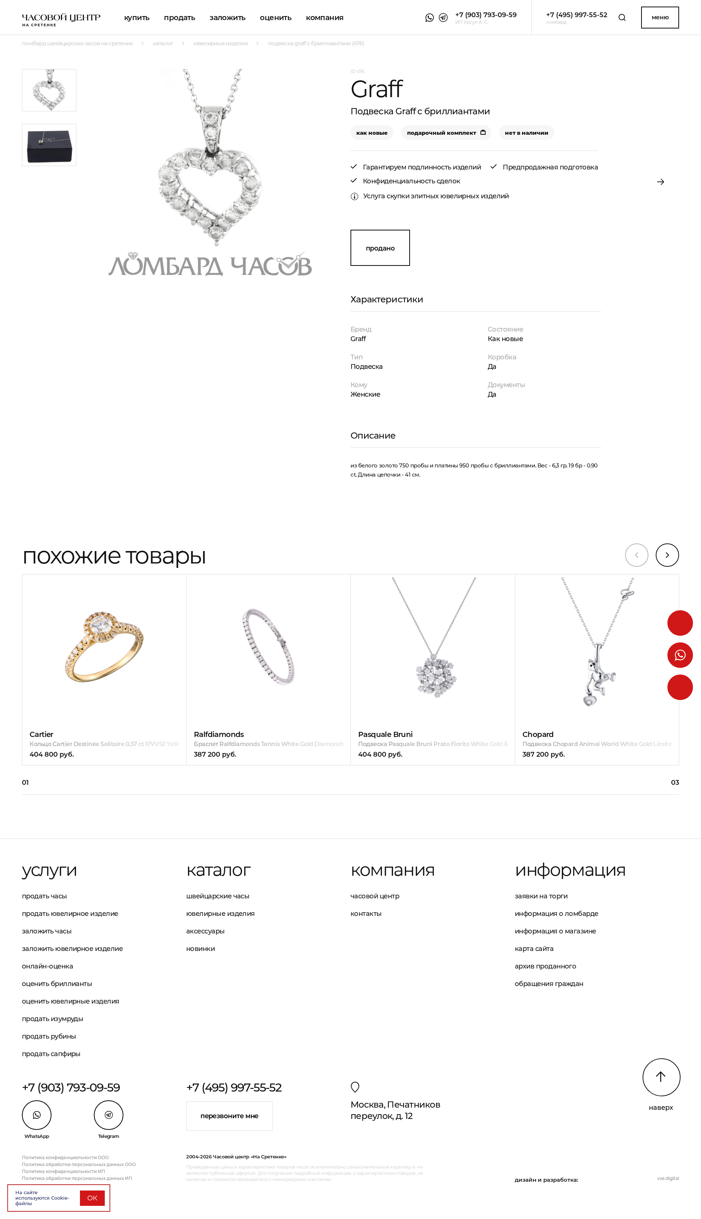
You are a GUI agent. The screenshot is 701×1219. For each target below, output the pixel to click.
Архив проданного (545, 966)
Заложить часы (47, 931)
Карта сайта (534, 948)
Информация (570, 869)
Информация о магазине (555, 931)
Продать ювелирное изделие (70, 913)
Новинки (200, 948)
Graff (357, 339)
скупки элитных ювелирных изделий (448, 196)
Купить (136, 17)
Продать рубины (49, 1036)
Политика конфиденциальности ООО (65, 1157)
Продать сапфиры (51, 1054)
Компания (324, 17)
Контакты (366, 913)
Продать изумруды (52, 1019)
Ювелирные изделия (220, 913)
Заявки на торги (541, 896)
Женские (365, 394)
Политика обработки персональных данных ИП (77, 1178)
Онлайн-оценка (47, 966)
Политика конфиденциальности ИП (63, 1171)
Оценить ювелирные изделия (70, 1001)
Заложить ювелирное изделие (72, 948)
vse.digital (668, 1178)
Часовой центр (374, 896)
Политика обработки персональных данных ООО (79, 1164)
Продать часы (44, 896)
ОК (92, 1198)
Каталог (218, 869)
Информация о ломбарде (556, 913)
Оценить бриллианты (57, 984)
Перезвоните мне (229, 1116)
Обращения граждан (549, 984)
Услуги (49, 869)
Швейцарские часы (217, 896)
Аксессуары (205, 931)
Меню (660, 17)
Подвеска (366, 367)
